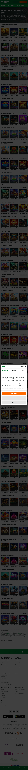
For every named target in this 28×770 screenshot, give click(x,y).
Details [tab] (14, 370)
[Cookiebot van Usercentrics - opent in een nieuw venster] (20, 366)
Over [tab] (23, 370)
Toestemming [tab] (5, 370)
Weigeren (14, 402)
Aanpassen (13, 397)
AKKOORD (14, 393)
